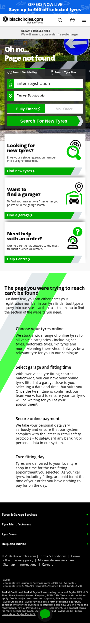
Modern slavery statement (56, 560)
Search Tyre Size (65, 72)
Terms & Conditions (52, 556)
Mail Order (64, 109)
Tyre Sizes (9, 534)
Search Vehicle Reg (25, 72)
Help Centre (17, 259)
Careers (47, 564)
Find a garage (18, 215)
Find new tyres (19, 170)
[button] (60, 20)
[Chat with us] (45, 614)
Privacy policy (23, 560)
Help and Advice (14, 544)
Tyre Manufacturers (16, 524)
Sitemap (9, 564)
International (28, 564)
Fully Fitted (26, 109)
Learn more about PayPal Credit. (54, 611)
